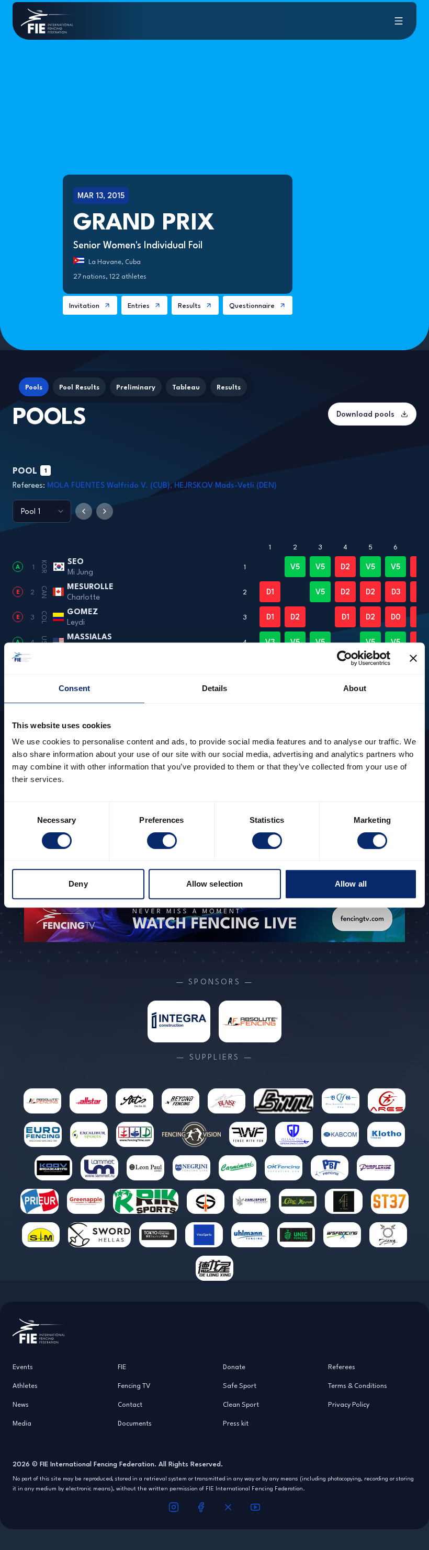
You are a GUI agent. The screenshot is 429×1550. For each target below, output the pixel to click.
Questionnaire (252, 305)
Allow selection (214, 883)
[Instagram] (173, 1507)
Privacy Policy (348, 1404)
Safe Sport (239, 1385)
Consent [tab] (74, 688)
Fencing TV (134, 1385)
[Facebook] (201, 1507)
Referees (341, 1366)
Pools (33, 387)
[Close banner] (413, 658)
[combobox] (42, 511)
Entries (139, 305)
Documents (135, 1423)
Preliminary (135, 387)
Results (189, 305)
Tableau (186, 387)
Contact (130, 1404)
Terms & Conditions (357, 1385)
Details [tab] (215, 688)
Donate (234, 1366)
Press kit (236, 1423)
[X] (228, 1507)
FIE (122, 1366)
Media (22, 1423)
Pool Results (79, 387)
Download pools (365, 413)
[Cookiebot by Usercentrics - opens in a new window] (344, 658)
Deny (78, 883)
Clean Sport (241, 1404)
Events (23, 1366)
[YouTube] (255, 1507)
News (21, 1404)
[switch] (162, 840)
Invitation (84, 305)
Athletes (25, 1385)
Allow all (351, 883)
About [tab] (354, 688)
